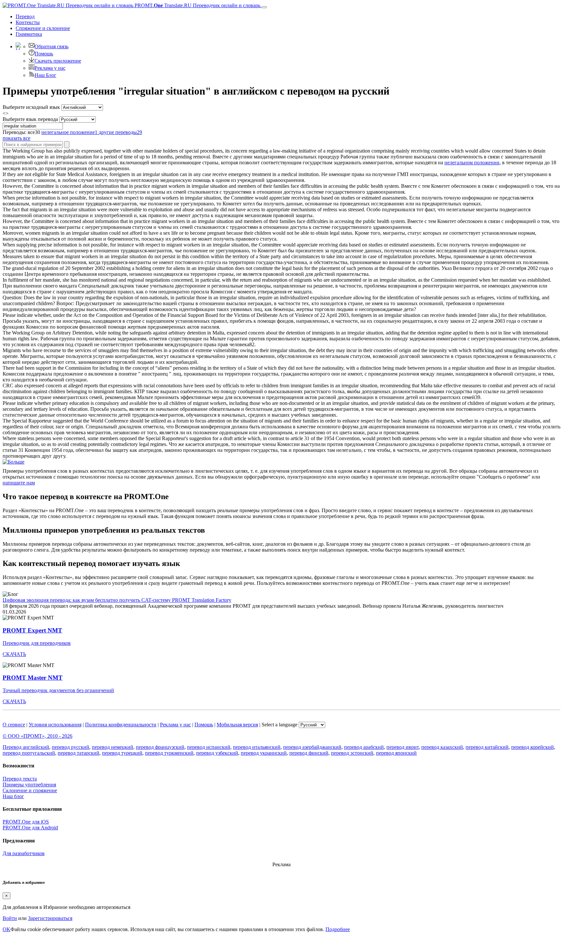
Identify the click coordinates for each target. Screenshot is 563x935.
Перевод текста (20, 778)
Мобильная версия (237, 724)
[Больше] (13, 462)
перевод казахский (442, 747)
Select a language (279, 724)
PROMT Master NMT (33, 677)
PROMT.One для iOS (26, 821)
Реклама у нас (50, 68)
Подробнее (337, 929)
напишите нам (19, 482)
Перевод (25, 16)
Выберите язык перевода (30, 119)
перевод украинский (264, 753)
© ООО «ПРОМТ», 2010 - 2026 (37, 736)
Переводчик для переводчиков (37, 643)
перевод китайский (487, 747)
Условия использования (55, 724)
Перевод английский (26, 747)
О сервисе (14, 724)
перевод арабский (364, 747)
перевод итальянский (257, 747)
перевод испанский (208, 747)
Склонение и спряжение (30, 790)
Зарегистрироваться (50, 918)
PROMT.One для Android (30, 827)
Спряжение (43, 28)
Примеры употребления (29, 784)
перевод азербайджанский (312, 747)
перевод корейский (532, 747)
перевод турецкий (122, 753)
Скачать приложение (58, 61)
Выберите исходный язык (31, 107)
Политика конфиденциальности (120, 724)
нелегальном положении (471, 162)
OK (6, 929)
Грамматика (29, 34)
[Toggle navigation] (264, 7)
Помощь (44, 53)
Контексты (28, 22)
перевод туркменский (169, 753)
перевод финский (308, 753)
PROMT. (196, 5)
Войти (10, 918)
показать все (16, 138)
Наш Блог (45, 75)
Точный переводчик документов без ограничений (58, 690)
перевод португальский (29, 753)
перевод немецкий (112, 747)
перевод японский (396, 753)
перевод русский (70, 747)
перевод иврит (402, 747)
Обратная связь (51, 46)
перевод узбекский (217, 753)
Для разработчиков (24, 853)
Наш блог (13, 796)
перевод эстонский (352, 753)
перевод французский (160, 747)
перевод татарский (78, 753)
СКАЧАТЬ (14, 654)
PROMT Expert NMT (32, 630)
